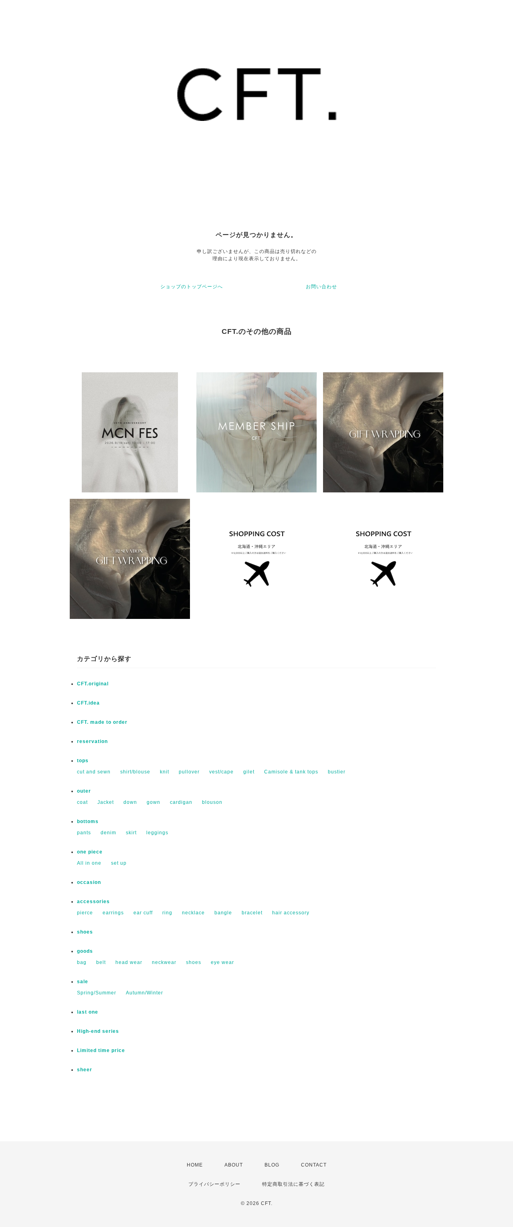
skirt (131, 832)
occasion (89, 882)
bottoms (88, 821)
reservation (92, 741)
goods (85, 951)
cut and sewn (94, 772)
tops (83, 760)
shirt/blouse (135, 772)
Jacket (105, 802)
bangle (223, 913)
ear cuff (143, 913)
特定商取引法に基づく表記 (293, 1184)
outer (84, 791)
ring (167, 913)
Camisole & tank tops (291, 772)
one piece (90, 852)
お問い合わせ (321, 286)
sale (82, 981)
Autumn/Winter (144, 993)
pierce (85, 913)
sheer (84, 1069)
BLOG (272, 1165)
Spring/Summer (96, 993)
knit (164, 772)
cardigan (181, 802)
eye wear (222, 962)
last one (87, 1012)
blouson (212, 802)
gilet (248, 772)
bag (82, 962)
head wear (128, 962)
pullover (189, 772)
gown (153, 802)
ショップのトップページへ (191, 286)
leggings (157, 832)
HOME (195, 1165)
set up (119, 863)
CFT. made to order (102, 722)
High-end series (98, 1031)
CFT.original (93, 684)
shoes (85, 932)
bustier (336, 772)
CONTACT (314, 1165)
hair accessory (290, 913)
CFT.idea (88, 703)
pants (84, 832)
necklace (193, 913)
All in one (89, 863)
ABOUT (233, 1165)
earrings (113, 913)
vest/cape (221, 772)
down (130, 802)
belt (101, 962)
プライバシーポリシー (214, 1184)
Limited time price (101, 1050)
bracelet (252, 913)
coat (82, 802)
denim (108, 832)
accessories (93, 901)
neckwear (164, 962)
